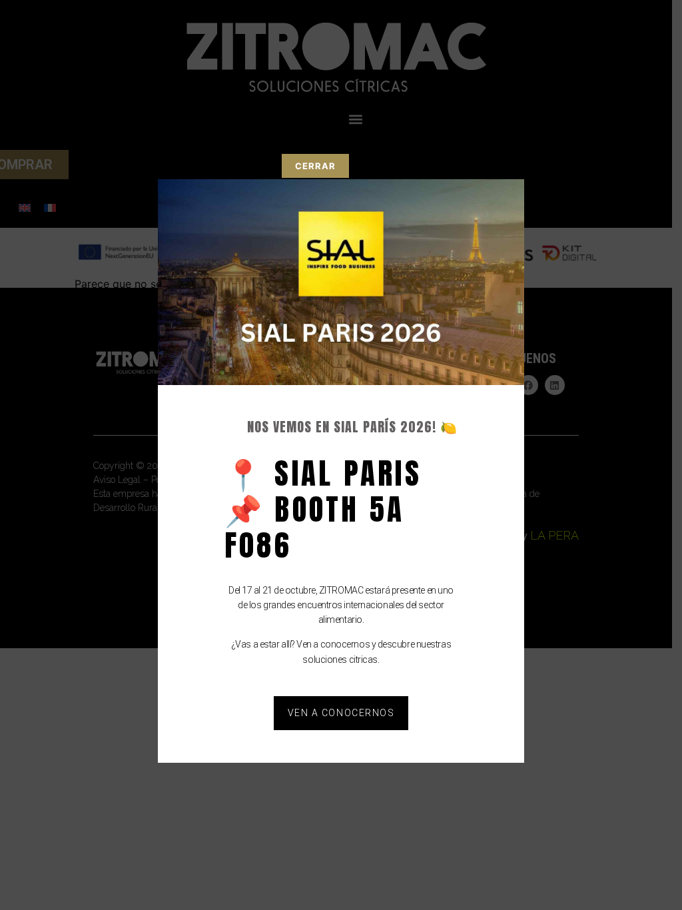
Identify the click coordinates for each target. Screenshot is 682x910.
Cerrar (315, 166)
